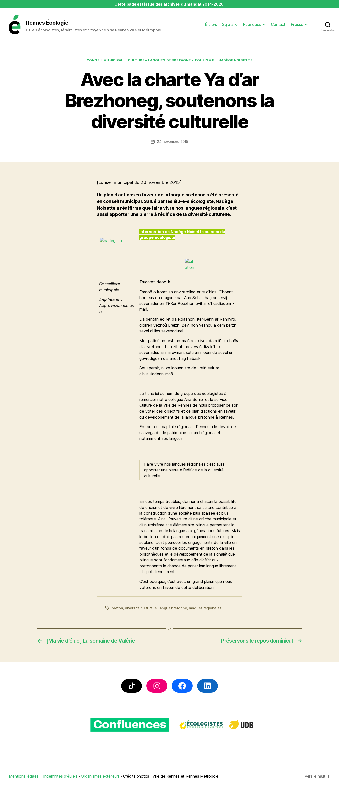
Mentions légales (24, 776)
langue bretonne (173, 608)
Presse (297, 24)
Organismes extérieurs (100, 776)
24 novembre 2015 (172, 141)
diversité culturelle (141, 608)
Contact (278, 24)
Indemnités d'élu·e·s (60, 776)
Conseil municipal (105, 60)
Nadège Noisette (235, 60)
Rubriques (252, 24)
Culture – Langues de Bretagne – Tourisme (171, 60)
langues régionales (205, 608)
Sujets (227, 24)
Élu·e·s (211, 24)
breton (117, 608)
